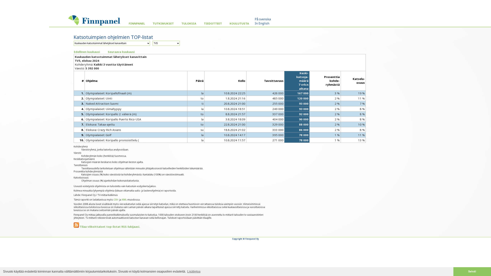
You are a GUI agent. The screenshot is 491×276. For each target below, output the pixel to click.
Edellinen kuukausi (87, 52)
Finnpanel (137, 23)
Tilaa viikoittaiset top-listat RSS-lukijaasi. (109, 226)
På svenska (263, 19)
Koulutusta (239, 23)
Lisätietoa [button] (193, 271)
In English (262, 23)
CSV (116, 199)
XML (124, 199)
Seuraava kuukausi (121, 52)
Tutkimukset (163, 23)
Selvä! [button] (472, 271)
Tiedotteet (213, 23)
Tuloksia (188, 23)
